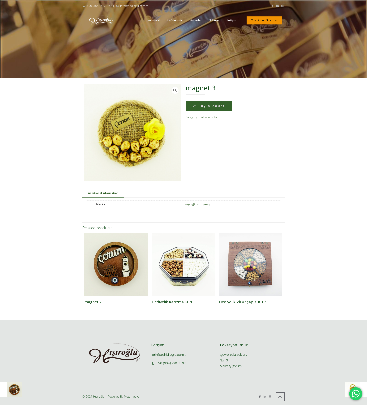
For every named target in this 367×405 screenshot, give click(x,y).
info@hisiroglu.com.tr (134, 6)
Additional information (103, 193)
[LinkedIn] (277, 6)
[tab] (103, 193)
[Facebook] (272, 6)
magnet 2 (92, 302)
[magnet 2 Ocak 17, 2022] (11, 389)
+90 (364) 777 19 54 (100, 6)
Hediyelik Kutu (208, 117)
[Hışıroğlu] (101, 20)
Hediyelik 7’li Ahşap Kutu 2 (242, 302)
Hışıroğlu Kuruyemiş (197, 204)
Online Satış (264, 20)
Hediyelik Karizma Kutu (172, 302)
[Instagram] (283, 6)
